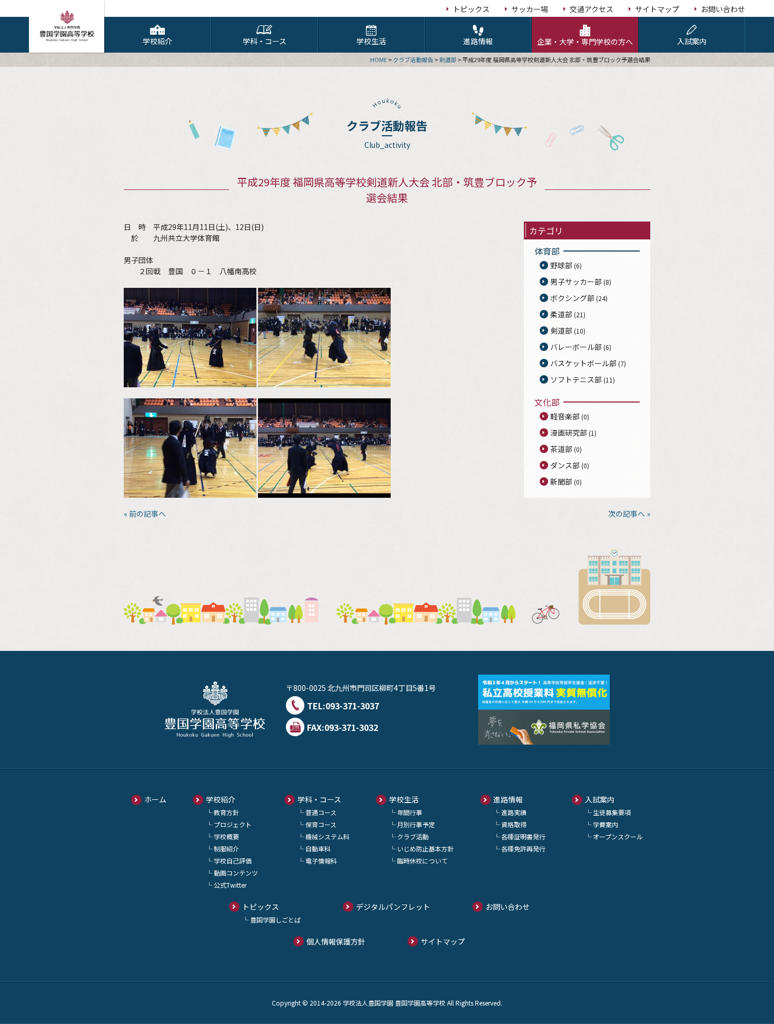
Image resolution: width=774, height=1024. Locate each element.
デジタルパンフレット (393, 906)
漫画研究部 (568, 432)
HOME (378, 59)
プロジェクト (233, 824)
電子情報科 (321, 860)
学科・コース (264, 41)
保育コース (320, 824)
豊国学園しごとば (275, 919)
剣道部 (561, 330)
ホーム (155, 799)
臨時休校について (422, 860)
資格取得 (514, 824)
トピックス (471, 9)
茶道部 (561, 449)
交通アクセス (591, 9)
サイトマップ (657, 9)
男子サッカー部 (576, 281)
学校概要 (226, 836)
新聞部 (561, 481)
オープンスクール (618, 836)
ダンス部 (565, 465)
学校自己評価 (233, 860)
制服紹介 (226, 848)
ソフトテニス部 (576, 379)
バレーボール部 (576, 347)
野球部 (561, 265)
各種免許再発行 (523, 848)
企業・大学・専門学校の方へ (585, 41)
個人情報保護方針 (335, 941)
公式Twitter (230, 884)
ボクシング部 (572, 298)
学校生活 (371, 41)
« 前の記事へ (145, 513)
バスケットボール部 (583, 363)
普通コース (320, 812)
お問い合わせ (723, 9)
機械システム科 (327, 836)
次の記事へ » (629, 513)
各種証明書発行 (523, 836)
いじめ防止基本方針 (425, 848)
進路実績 (514, 812)
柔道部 (561, 314)
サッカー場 (529, 9)
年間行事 (409, 812)
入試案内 (692, 41)
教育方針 (226, 812)
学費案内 (605, 824)
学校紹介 (157, 41)
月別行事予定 (416, 824)
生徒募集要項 (612, 812)
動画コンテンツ (236, 872)
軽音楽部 (565, 416)
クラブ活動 (413, 836)
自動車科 (318, 848)
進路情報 (478, 41)
